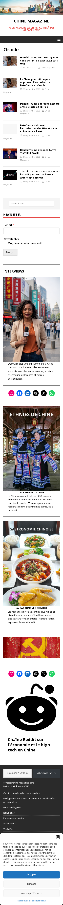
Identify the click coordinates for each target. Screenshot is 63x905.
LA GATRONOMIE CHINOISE (31, 608)
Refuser (31, 883)
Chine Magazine (48, 67)
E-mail (9, 225)
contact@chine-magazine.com (18, 782)
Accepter (31, 874)
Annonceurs (9, 823)
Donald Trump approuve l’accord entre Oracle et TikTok (39, 105)
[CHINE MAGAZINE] (31, 12)
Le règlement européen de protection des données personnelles (29, 800)
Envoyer (10, 252)
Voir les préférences (32, 893)
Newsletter (11, 239)
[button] (58, 837)
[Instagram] (11, 393)
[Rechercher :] (31, 204)
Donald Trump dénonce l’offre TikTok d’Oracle (38, 151)
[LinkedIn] (28, 393)
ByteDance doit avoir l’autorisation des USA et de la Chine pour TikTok (38, 128)
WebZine (8, 828)
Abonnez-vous (46, 773)
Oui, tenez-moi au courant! (24, 243)
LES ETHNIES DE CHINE (31, 492)
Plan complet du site (13, 818)
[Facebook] (19, 393)
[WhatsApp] (52, 393)
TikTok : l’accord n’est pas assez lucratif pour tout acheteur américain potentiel (40, 174)
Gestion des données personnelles (21, 793)
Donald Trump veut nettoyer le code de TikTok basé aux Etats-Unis (39, 60)
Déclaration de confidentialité (31, 900)
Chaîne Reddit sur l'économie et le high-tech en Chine (29, 745)
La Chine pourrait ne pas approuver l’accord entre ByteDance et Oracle (35, 82)
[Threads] (36, 393)
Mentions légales (12, 807)
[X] (44, 393)
